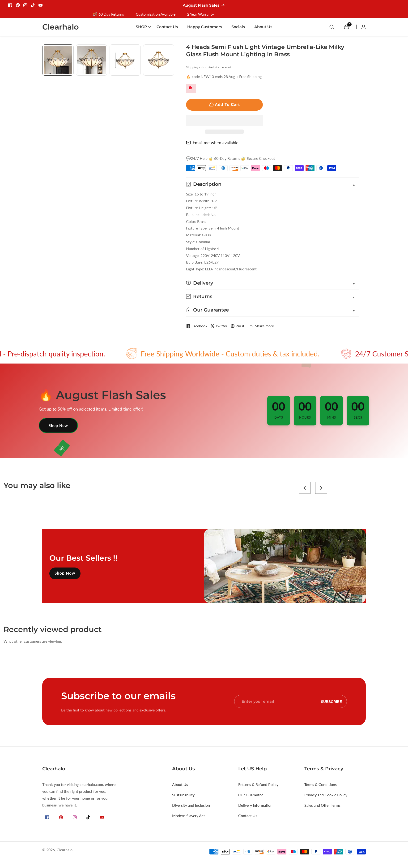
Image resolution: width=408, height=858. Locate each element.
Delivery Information (255, 805)
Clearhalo (64, 850)
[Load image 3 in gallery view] (125, 60)
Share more (264, 326)
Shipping (192, 67)
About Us (263, 27)
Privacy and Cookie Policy (325, 795)
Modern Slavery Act (188, 815)
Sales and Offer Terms (322, 805)
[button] (224, 120)
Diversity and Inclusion (191, 805)
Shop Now (58, 425)
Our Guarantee (250, 795)
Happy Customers (204, 27)
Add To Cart (227, 104)
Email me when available (215, 142)
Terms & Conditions (320, 784)
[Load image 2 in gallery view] (91, 60)
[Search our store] (334, 27)
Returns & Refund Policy (258, 784)
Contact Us (167, 27)
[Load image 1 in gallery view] (57, 60)
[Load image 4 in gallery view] (158, 60)
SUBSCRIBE (331, 701)
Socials (238, 27)
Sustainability (183, 795)
